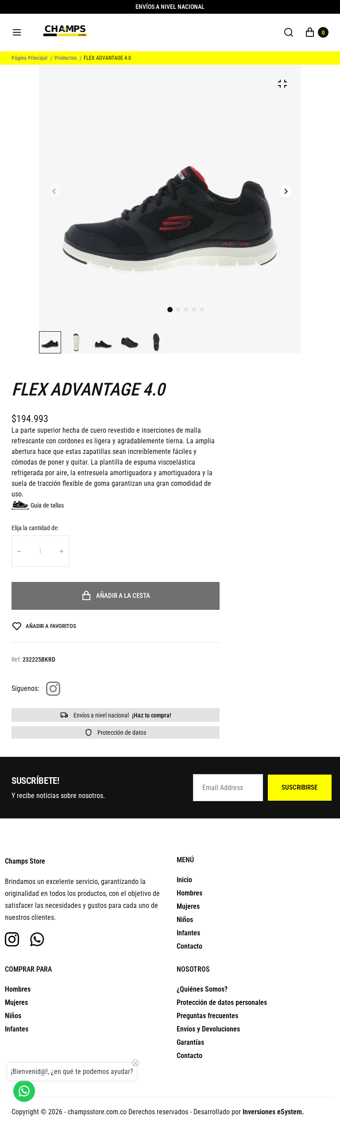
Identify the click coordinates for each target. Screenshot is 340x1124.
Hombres (189, 893)
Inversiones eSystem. (273, 1112)
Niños (185, 919)
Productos (65, 58)
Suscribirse (299, 787)
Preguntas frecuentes (207, 1016)
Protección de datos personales (222, 1002)
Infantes (188, 933)
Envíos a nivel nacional (121, 715)
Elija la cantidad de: (35, 527)
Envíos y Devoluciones (208, 1029)
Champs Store (25, 861)
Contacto (189, 946)
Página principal (29, 58)
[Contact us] (24, 1091)
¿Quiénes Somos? (202, 989)
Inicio (184, 880)
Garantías (190, 1042)
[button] (178, 309)
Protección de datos (121, 732)
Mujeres (188, 906)
